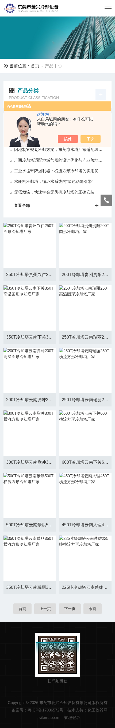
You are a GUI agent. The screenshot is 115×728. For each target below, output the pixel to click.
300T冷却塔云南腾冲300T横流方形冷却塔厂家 (31, 462)
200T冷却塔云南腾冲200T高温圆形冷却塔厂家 (31, 399)
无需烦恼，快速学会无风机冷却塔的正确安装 (54, 192)
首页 (35, 66)
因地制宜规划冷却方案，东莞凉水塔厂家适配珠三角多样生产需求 (60, 149)
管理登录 (72, 717)
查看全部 (22, 205)
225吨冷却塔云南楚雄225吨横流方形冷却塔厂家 (87, 587)
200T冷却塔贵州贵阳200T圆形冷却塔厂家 (87, 274)
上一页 (45, 609)
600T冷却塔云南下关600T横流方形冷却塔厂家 (87, 462)
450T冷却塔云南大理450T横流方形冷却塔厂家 (87, 525)
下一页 (69, 609)
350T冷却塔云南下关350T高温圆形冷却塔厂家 (31, 337)
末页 (92, 609)
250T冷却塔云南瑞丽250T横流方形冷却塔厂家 (87, 399)
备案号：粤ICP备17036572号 (37, 710)
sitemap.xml (49, 717)
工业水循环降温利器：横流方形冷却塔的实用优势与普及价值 (60, 170)
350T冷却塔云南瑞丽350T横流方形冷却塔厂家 (31, 587)
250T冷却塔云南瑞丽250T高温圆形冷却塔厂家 (87, 337)
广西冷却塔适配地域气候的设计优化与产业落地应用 (60, 160)
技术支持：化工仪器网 (87, 710)
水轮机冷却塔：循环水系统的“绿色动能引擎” (53, 181)
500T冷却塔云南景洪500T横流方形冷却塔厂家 (31, 525)
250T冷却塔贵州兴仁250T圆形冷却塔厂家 (31, 274)
